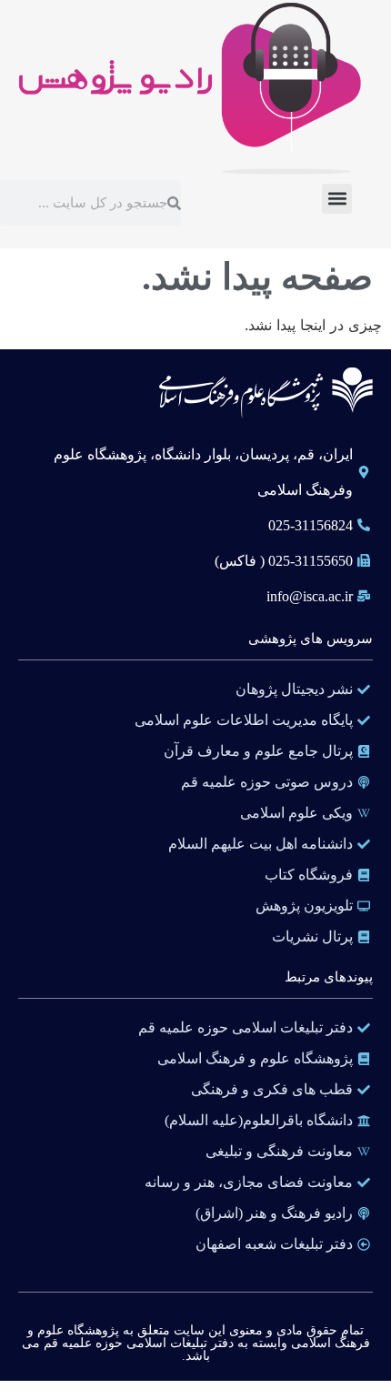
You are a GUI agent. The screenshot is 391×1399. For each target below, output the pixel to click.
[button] (337, 199)
